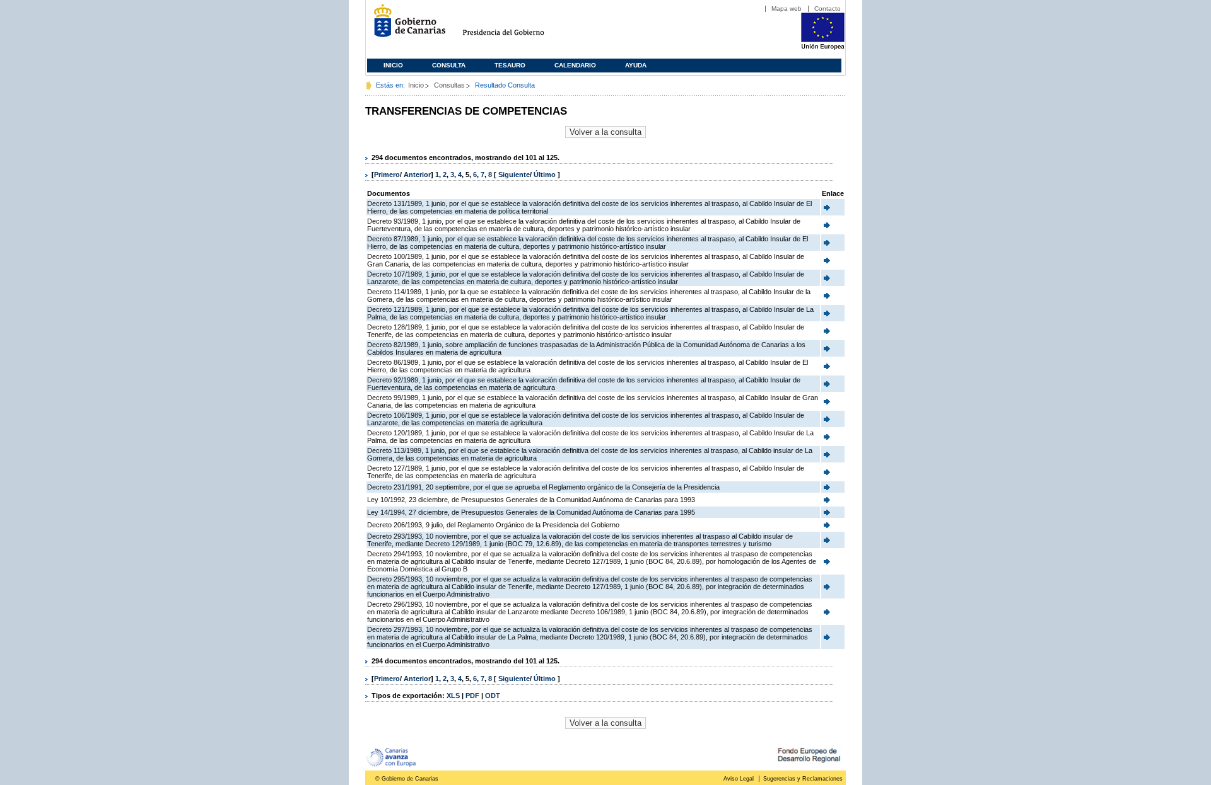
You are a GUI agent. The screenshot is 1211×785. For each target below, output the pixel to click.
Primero (387, 174)
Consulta (448, 65)
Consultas (449, 85)
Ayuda (635, 65)
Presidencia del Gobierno (515, 25)
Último (546, 174)
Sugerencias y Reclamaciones (803, 779)
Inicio (393, 65)
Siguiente (514, 174)
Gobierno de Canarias (406, 25)
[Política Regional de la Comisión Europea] (822, 47)
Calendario (575, 65)
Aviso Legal (738, 779)
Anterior (417, 174)
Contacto (827, 8)
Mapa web (786, 8)
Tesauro (509, 65)
